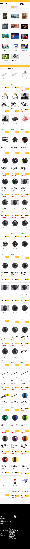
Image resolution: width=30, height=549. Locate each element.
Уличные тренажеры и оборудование (4, 534)
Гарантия (1, 516)
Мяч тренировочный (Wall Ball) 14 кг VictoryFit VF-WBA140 (4, 295)
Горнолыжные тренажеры (12, 531)
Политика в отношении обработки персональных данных (6, 521)
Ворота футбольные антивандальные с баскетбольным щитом (14, 104)
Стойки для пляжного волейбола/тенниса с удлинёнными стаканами (4, 489)
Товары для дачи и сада (12, 529)
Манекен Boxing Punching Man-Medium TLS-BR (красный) (14, 489)
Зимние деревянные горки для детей (13, 530)
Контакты (1, 520)
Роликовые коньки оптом (12, 534)
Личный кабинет (15, 516)
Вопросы (1, 519)
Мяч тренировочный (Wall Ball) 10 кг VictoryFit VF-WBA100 (24, 295)
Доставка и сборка (2, 518)
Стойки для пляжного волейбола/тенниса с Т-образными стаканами (24, 467)
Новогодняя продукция (12, 532)
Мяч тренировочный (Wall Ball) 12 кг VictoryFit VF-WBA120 (14, 295)
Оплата (1, 517)
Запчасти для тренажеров (12, 535)
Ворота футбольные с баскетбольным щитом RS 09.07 (24, 82)
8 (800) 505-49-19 (22, 4)
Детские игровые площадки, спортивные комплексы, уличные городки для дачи (4, 530)
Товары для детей (11, 533)
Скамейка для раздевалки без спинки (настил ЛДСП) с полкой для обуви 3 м (24, 359)
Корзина (14, 515)
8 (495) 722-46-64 (22, 3)
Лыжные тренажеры (11, 536)
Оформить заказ (15, 517)
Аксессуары (10, 537)
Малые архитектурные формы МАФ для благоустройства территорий (4, 533)
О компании (1, 515)
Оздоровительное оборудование (13, 538)
